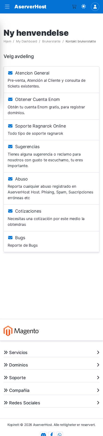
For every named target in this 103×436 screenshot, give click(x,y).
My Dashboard (26, 41)
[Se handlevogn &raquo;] (74, 7)
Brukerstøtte (51, 41)
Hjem (7, 41)
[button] (7, 6)
